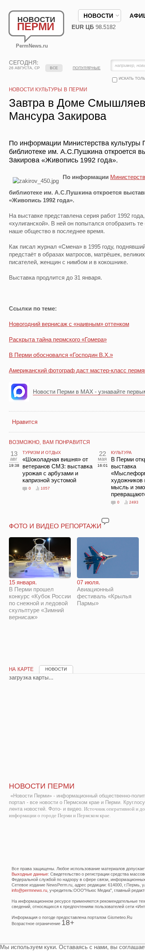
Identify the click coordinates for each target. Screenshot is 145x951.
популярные (87, 68)
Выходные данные (30, 874)
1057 (45, 488)
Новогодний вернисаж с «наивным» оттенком (69, 324)
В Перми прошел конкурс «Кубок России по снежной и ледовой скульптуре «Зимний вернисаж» (40, 599)
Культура (121, 452)
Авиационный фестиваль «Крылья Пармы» (104, 592)
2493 (133, 502)
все (54, 68)
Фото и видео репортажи (55, 526)
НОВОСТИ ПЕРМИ (42, 786)
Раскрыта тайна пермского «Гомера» (58, 339)
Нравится (25, 421)
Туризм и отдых (41, 452)
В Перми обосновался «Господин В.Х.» (61, 355)
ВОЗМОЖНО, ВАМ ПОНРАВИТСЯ (49, 442)
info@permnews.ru (29, 890)
